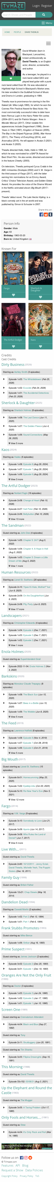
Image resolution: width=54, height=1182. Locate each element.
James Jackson (28, 956)
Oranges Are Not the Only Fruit (26, 975)
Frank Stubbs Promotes (20, 928)
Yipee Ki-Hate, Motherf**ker (36, 586)
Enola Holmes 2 (37, 666)
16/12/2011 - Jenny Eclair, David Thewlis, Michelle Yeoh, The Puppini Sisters (29, 867)
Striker (26, 942)
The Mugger (26, 1100)
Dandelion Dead (15, 902)
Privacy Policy (26, 1176)
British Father (27, 884)
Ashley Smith (20, 371)
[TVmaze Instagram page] (26, 1157)
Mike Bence (26, 935)
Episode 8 (28, 464)
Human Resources (16, 572)
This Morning (12, 1067)
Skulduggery (29, 1042)
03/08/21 (30, 1081)
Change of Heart (31, 500)
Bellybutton (28, 513)
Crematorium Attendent (32, 1016)
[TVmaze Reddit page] (30, 1157)
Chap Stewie (30, 892)
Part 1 (26, 921)
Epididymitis (29, 785)
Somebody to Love (32, 820)
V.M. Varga (19, 813)
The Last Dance (31, 417)
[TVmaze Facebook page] (21, 1157)
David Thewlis (27, 856)
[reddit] (46, 215)
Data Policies (34, 1170)
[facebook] (41, 215)
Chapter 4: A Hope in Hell (35, 548)
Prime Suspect (13, 949)
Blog (25, 1165)
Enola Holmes (13, 651)
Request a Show (12, 1170)
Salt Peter (28, 508)
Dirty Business (13, 364)
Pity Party (28, 604)
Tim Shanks (26, 1049)
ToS (37, 1176)
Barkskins (9, 676)
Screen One (11, 1009)
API (18, 1165)
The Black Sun (30, 694)
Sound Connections (32, 434)
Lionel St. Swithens (23, 579)
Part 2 (26, 916)
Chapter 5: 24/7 (30, 540)
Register (46, 6)
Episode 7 (28, 469)
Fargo (7, 288)
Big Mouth (10, 759)
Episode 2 (28, 640)
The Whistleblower (32, 379)
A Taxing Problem (32, 1107)
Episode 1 (28, 968)
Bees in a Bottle (31, 703)
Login (36, 6)
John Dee (25, 532)
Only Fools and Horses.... (21, 1117)
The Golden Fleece (32, 426)
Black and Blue (30, 1024)
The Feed (9, 723)
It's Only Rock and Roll (34, 1132)
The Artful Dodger (13, 339)
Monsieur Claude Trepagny (27, 683)
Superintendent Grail (30, 658)
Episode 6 (28, 474)
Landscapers (12, 615)
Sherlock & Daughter (36, 289)
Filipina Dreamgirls (32, 1056)
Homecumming (30, 777)
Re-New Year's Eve (33, 790)
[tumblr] (50, 215)
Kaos (33, 339)
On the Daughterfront (33, 595)
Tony (23, 1035)
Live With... (10, 849)
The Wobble (29, 711)
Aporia (26, 829)
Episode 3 (28, 635)
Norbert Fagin (20, 493)
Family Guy (10, 877)
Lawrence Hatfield (23, 730)
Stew (23, 1124)
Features (7, 1165)
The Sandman (13, 525)
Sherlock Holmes (22, 410)
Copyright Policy (10, 1176)
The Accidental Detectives (36, 392)
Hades (17, 456)
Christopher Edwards (24, 622)
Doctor (17, 985)
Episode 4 (28, 630)
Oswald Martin (21, 909)
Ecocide (27, 387)
